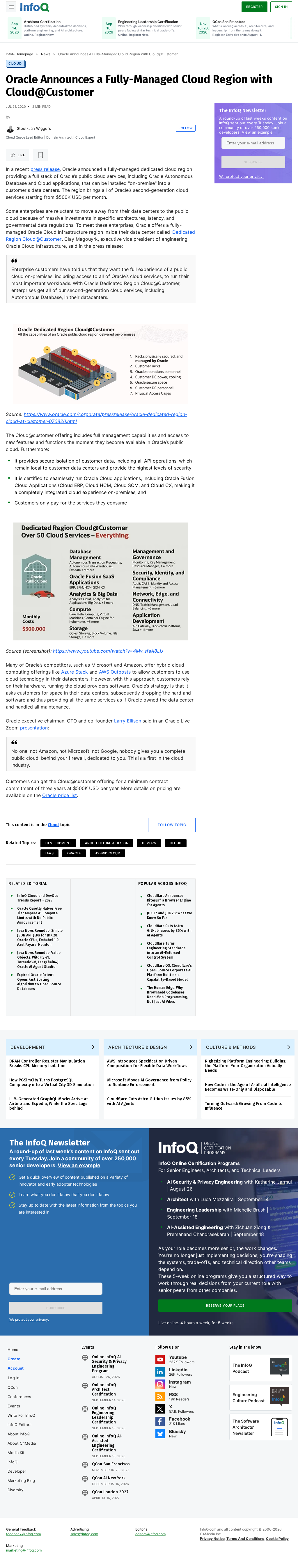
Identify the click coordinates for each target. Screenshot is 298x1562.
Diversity (15, 1489)
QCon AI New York (108, 1478)
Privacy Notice (212, 1538)
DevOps (149, 843)
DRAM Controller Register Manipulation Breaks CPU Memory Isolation (47, 1063)
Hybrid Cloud (107, 853)
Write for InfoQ (21, 1415)
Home (13, 1349)
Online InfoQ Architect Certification (104, 1390)
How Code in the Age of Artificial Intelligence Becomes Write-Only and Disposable (248, 1087)
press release (45, 169)
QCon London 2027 (110, 1492)
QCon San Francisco (111, 1464)
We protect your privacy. (241, 176)
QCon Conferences (19, 1392)
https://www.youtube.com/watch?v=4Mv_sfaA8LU (108, 651)
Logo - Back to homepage (34, 6)
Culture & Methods (231, 1047)
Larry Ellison (127, 721)
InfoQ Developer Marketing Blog (21, 1471)
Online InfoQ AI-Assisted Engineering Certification (107, 1443)
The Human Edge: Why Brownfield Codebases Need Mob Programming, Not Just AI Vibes (167, 995)
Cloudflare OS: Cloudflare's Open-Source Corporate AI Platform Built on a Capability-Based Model (169, 973)
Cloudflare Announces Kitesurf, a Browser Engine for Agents (169, 900)
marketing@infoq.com (24, 1550)
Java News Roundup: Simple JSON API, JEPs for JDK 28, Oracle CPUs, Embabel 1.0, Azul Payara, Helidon (40, 938)
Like (21, 155)
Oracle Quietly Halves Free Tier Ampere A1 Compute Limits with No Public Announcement (39, 915)
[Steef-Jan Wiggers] (10, 128)
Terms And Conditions (245, 1538)
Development (58, 843)
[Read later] (40, 155)
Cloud (15, 63)
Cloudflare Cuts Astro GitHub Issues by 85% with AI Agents (169, 930)
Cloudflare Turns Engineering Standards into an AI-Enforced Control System (166, 950)
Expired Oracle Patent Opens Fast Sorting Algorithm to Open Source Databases (39, 982)
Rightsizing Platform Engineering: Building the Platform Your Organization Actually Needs (245, 1066)
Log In (14, 1377)
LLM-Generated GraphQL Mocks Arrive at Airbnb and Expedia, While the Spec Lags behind (48, 1104)
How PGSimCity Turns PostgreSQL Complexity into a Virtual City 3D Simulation (51, 1082)
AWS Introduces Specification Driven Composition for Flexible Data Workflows (147, 1063)
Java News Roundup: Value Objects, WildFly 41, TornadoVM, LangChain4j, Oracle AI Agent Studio (39, 960)
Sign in (281, 7)
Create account (16, 1363)
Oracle (74, 853)
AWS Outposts (115, 672)
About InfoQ (19, 1434)
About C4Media (22, 1443)
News (45, 54)
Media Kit (16, 1452)
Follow (186, 128)
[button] (253, 162)
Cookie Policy (277, 1538)
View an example (257, 132)
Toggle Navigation (11, 6)
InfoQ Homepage (19, 54)
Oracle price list (59, 795)
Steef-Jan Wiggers (34, 128)
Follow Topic (172, 825)
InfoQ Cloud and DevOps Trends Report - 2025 (37, 898)
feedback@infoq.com (23, 1534)
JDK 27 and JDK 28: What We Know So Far (169, 915)
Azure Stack (74, 672)
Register (254, 7)
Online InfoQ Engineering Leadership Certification (104, 1415)
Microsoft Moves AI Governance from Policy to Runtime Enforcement (149, 1082)
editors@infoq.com (150, 1534)
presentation (34, 728)
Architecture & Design (107, 843)
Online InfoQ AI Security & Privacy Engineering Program (109, 1364)
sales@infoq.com (84, 1534)
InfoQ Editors (19, 1424)
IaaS (49, 853)
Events (14, 1406)
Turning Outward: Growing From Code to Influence (244, 1106)
